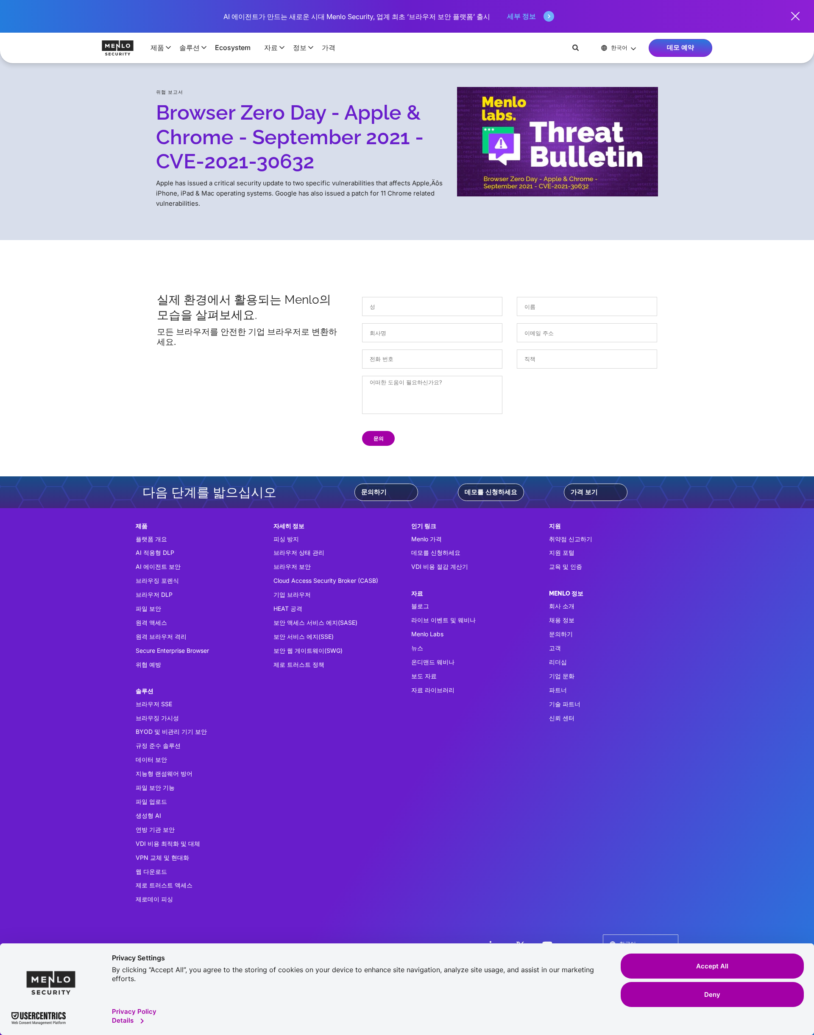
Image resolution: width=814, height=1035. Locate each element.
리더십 (558, 662)
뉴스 (417, 648)
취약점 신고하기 (570, 539)
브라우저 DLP (154, 594)
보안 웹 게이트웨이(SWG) (308, 650)
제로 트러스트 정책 (298, 664)
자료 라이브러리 (432, 690)
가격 (328, 47)
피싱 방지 (286, 539)
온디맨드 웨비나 (432, 662)
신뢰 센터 (561, 718)
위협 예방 (148, 664)
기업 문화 (561, 676)
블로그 (420, 606)
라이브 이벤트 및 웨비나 (443, 620)
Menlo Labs (427, 634)
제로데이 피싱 (154, 899)
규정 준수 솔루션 (158, 745)
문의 (379, 438)
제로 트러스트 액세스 (164, 885)
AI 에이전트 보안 (158, 566)
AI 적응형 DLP (155, 552)
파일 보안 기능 (155, 787)
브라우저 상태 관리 (298, 552)
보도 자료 (424, 676)
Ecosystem (233, 47)
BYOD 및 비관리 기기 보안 (171, 731)
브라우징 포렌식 (157, 580)
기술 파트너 (564, 704)
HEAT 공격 (287, 608)
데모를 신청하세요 (491, 492)
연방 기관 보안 (155, 829)
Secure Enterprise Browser (172, 650)
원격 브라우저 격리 (161, 636)
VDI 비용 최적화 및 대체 (168, 843)
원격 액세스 (151, 622)
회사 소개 (561, 606)
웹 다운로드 (151, 871)
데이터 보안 (151, 759)
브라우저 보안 (292, 566)
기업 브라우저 (292, 594)
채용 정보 (561, 620)
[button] (158, 47)
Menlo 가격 (426, 539)
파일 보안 (148, 608)
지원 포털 (561, 552)
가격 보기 (584, 492)
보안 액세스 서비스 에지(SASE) (315, 622)
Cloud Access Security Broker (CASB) (325, 580)
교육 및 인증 (565, 566)
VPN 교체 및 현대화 (162, 857)
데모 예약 (680, 47)
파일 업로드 (151, 801)
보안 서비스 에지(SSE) (303, 636)
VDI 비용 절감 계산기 (439, 566)
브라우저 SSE (154, 704)
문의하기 (374, 492)
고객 (555, 648)
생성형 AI (148, 815)
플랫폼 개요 (151, 539)
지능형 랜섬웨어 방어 (164, 773)
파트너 (558, 690)
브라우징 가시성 (157, 718)
